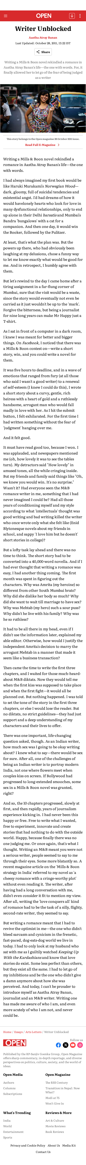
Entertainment (13, 1132)
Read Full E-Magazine (40, 145)
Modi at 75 (52, 1098)
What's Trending (17, 1112)
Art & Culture (54, 1120)
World (7, 1126)
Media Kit (69, 1145)
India (7, 1120)
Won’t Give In (54, 1103)
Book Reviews (54, 1132)
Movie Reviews (55, 1126)
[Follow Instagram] (80, 1045)
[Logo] (43, 16)
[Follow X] (65, 1045)
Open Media (13, 1074)
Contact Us (43, 1152)
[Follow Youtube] (73, 1045)
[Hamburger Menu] (5, 15)
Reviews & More (58, 1112)
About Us (54, 1145)
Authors (8, 1082)
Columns (9, 1088)
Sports (7, 1137)
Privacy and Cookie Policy (27, 1145)
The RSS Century (56, 1082)
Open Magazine (57, 1074)
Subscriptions (12, 1094)
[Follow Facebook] (58, 1045)
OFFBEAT (72, 16)
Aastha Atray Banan (43, 37)
